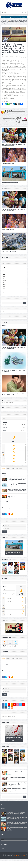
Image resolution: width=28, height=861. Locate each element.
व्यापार (4, 290)
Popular (3, 468)
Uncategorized (6, 268)
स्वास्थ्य (4, 294)
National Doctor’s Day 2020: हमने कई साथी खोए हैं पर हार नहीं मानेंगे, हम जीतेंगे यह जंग (13, 371)
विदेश (4, 288)
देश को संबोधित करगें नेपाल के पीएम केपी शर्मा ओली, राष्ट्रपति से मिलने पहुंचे (15, 495)
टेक (3, 272)
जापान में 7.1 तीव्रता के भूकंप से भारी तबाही (9, 251)
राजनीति (4, 284)
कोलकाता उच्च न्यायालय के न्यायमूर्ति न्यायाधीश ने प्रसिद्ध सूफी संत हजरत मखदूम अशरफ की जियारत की (16, 783)
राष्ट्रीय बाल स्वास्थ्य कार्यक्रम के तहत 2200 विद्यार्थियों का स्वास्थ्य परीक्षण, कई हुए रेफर (16, 789)
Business (8, 468)
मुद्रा (3, 282)
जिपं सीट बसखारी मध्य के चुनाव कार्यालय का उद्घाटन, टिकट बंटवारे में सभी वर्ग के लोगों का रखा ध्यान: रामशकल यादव (16, 113)
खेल (3, 270)
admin (7, 56)
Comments (13, 468)
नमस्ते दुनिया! (4, 325)
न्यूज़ (3, 278)
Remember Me (13, 531)
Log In (4, 531)
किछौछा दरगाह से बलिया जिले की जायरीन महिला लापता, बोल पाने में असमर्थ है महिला (16, 772)
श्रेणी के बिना (19, 56)
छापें (21, 57)
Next (18, 117)
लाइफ (4, 286)
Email (25, 57)
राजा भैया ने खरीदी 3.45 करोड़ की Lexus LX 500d (19, 17)
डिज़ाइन (4, 276)
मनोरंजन (4, 280)
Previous (10, 110)
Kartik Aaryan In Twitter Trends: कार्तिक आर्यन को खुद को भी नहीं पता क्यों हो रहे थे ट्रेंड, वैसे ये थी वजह (14, 393)
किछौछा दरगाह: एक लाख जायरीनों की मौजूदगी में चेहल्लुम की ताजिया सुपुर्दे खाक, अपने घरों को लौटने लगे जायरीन (13, 145)
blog (4, 267)
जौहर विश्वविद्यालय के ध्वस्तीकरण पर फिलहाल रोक (10, 182)
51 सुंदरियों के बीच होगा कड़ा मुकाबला (8, 163)
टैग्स (17, 468)
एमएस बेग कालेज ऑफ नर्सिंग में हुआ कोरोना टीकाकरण (16, 777)
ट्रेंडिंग (4, 274)
